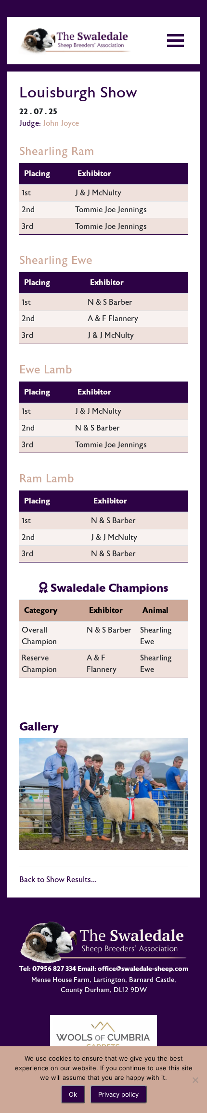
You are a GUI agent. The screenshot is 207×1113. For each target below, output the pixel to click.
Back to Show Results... (58, 880)
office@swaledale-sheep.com (143, 969)
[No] (195, 1080)
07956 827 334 (54, 969)
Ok (73, 1094)
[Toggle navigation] (175, 40)
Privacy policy (118, 1094)
